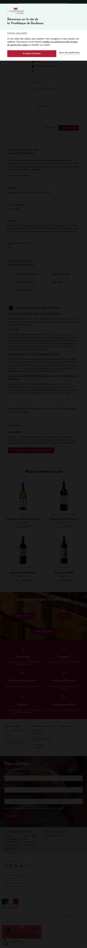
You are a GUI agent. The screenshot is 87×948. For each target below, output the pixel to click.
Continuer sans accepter (17, 33)
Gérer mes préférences (69, 53)
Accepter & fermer (32, 54)
